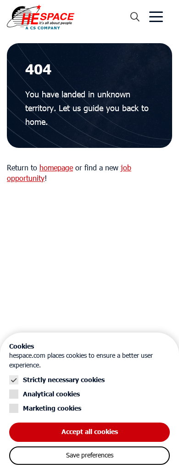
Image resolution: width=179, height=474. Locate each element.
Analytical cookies (51, 394)
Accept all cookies (90, 432)
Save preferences (89, 455)
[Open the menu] (156, 17)
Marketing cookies (52, 408)
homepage (56, 168)
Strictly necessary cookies (64, 380)
